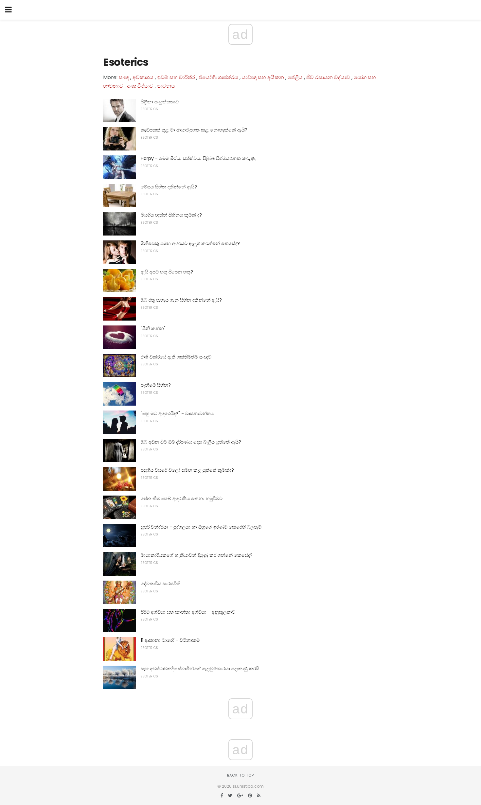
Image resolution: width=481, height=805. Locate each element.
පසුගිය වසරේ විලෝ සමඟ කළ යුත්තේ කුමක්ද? (187, 470)
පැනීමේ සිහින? (156, 385)
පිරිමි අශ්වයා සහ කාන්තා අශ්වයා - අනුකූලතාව (188, 612)
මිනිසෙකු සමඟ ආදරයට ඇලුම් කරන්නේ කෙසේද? (190, 243)
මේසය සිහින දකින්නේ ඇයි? (169, 187)
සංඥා (124, 77)
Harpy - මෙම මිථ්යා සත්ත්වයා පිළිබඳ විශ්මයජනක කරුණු (198, 158)
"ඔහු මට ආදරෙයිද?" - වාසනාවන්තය (177, 413)
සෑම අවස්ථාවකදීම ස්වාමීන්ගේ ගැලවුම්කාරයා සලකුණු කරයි (200, 668)
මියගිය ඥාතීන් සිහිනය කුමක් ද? (171, 215)
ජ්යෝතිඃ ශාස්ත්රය (218, 77)
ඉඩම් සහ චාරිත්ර (176, 77)
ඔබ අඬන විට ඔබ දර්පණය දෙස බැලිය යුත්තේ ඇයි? (191, 442)
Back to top (240, 775)
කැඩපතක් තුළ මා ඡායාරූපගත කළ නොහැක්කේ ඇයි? (194, 130)
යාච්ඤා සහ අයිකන (263, 77)
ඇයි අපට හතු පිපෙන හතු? (167, 272)
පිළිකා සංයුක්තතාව (160, 101)
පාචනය (166, 86)
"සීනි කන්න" (153, 328)
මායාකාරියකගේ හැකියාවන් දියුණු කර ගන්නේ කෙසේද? (197, 555)
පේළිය (295, 77)
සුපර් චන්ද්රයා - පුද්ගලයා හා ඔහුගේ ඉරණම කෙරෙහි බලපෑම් (201, 527)
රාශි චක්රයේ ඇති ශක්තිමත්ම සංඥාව (176, 357)
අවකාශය (143, 77)
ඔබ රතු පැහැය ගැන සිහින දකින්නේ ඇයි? (181, 300)
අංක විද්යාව (140, 86)
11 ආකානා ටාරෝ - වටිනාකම (170, 640)
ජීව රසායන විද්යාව (328, 77)
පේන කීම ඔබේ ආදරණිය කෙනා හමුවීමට (182, 498)
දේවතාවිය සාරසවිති (160, 583)
